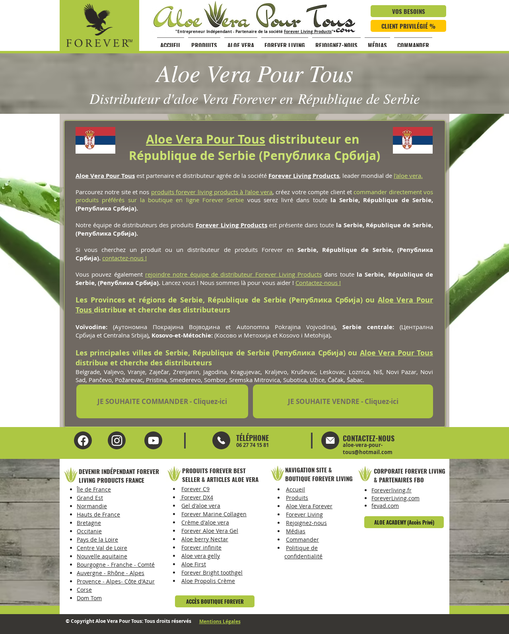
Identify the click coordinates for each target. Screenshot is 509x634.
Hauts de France (98, 514)
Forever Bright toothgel (212, 572)
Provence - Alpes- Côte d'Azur (116, 581)
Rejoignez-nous (306, 523)
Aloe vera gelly (200, 556)
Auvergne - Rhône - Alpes (110, 573)
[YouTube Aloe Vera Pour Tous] (117, 440)
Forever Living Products (308, 31)
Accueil (295, 489)
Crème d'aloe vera (205, 522)
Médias (295, 531)
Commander (302, 539)
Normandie (92, 506)
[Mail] (221, 440)
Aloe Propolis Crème (208, 581)
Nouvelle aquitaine (102, 556)
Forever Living (304, 514)
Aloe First (193, 564)
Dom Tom (89, 598)
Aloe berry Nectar (204, 539)
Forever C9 (195, 489)
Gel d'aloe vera (200, 505)
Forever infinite (201, 547)
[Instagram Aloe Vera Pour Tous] (153, 440)
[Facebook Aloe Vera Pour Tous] (83, 440)
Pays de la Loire (97, 539)
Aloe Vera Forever (309, 506)
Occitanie (89, 531)
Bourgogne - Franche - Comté (116, 564)
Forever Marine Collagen (214, 514)
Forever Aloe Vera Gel (209, 531)
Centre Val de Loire (102, 548)
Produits (297, 497)
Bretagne (89, 523)
